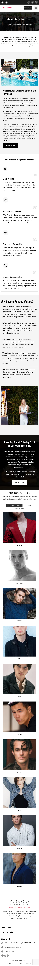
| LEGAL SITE (9, 963)
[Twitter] (5, 955)
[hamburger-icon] (36, 8)
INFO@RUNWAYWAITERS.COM (12, 947)
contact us (17, 477)
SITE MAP (19, 963)
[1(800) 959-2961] (7, 2)
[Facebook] (2, 955)
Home (9, 24)
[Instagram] (8, 955)
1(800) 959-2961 (9, 951)
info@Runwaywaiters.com (28, 499)
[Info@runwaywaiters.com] (3, 2)
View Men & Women (14, 505)
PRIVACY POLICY (29, 963)
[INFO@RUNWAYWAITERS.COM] (2, 947)
